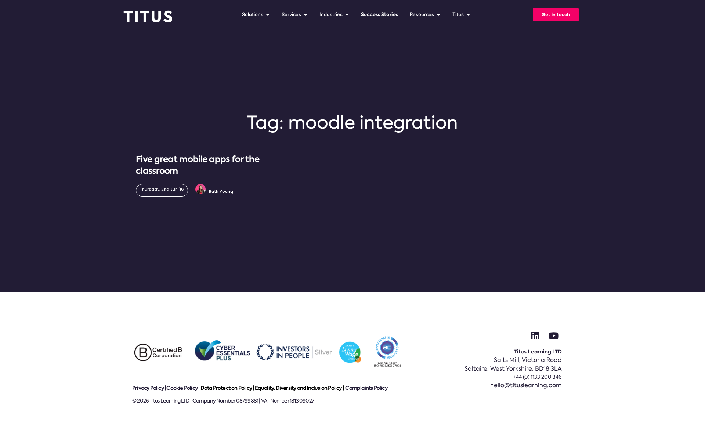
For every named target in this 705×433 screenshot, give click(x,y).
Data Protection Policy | (227, 388)
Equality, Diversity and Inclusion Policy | (300, 388)
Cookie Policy (182, 388)
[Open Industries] (346, 14)
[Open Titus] (468, 14)
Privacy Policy (148, 388)
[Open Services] (305, 14)
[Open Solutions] (267, 14)
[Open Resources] (438, 14)
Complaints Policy (366, 388)
